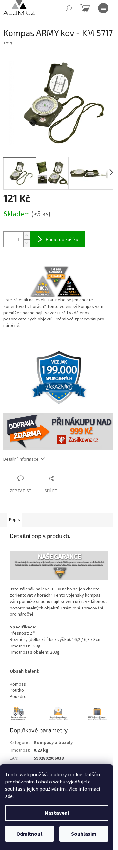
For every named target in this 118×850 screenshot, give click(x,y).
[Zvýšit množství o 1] (26, 235)
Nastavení (57, 813)
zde (9, 796)
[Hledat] (68, 8)
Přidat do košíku (62, 239)
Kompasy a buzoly (53, 742)
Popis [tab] (14, 519)
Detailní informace (21, 459)
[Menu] (103, 8)
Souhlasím (83, 834)
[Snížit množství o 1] (26, 243)
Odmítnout (29, 834)
